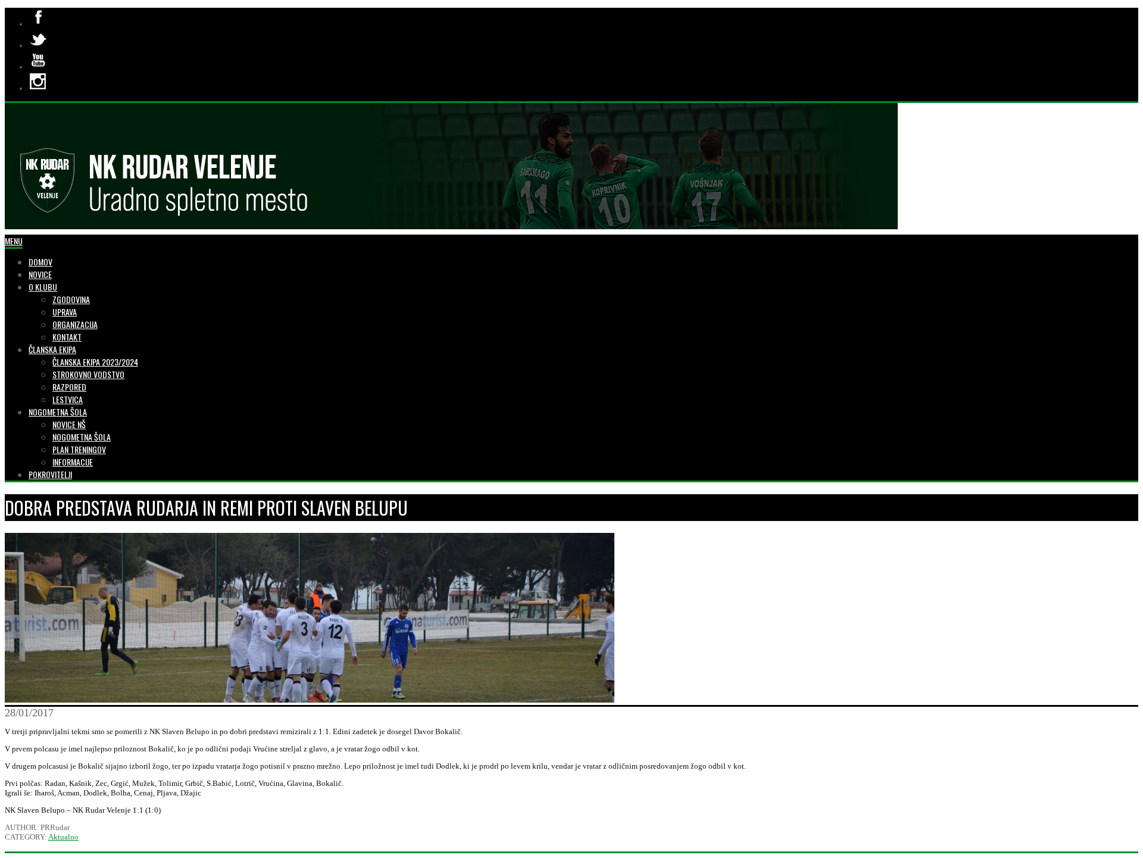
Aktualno (63, 836)
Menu (14, 241)
